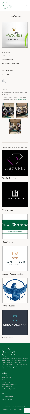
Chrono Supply (8, 338)
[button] (23, 5)
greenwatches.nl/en (21, 99)
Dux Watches (7, 242)
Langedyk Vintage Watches (12, 274)
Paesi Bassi (10, 59)
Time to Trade (7, 210)
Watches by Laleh (9, 178)
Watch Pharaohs (8, 306)
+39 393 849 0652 (7, 399)
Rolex (8, 74)
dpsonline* (20, 411)
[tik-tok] (20, 367)
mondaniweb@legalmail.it (8, 389)
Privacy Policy (22, 409)
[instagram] (3, 367)
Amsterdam (8, 56)
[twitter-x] (10, 367)
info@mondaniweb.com (8, 396)
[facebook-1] (6, 367)
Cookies (9, 411)
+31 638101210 (9, 70)
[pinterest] (13, 367)
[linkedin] (17, 367)
